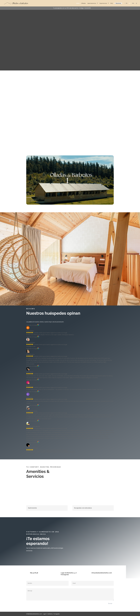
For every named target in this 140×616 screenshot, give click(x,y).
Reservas (118, 3)
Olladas (83, 3)
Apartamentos (92, 3)
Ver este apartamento (33, 148)
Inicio (77, 3)
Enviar (110, 603)
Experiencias (103, 3)
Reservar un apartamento (101, 533)
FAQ (111, 3)
